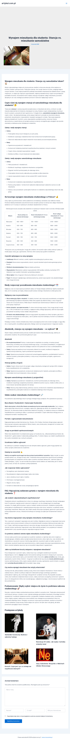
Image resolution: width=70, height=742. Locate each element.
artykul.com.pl (9, 3)
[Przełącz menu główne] (66, 3)
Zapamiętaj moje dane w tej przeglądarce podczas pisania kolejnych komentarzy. (30, 716)
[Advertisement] (35, 23)
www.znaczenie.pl (47, 737)
